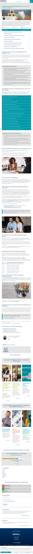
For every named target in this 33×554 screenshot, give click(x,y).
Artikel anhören (16, 27)
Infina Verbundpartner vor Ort (25, 515)
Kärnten (3, 472)
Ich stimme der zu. (9, 501)
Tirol (3, 470)
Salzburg (3, 471)
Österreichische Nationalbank (7, 201)
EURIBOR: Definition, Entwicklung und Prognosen (10, 329)
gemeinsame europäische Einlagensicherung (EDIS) (10, 277)
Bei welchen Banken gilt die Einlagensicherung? (10, 104)
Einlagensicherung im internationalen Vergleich (10, 46)
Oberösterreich (4, 473)
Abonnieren (5, 504)
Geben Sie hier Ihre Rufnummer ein (24, 525)
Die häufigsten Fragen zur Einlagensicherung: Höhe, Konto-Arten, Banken (14, 35)
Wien (3, 477)
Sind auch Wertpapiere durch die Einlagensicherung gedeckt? (12, 126)
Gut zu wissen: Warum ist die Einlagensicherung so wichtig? (12, 44)
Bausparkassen (18, 59)
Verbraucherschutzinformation (17, 323)
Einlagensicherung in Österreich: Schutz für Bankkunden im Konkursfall (14, 48)
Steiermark (3, 474)
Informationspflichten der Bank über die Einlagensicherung (12, 39)
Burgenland (4, 476)
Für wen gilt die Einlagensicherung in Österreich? (10, 96)
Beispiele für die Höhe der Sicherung (9, 37)
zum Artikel (8, 400)
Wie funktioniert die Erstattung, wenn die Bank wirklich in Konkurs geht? (13, 113)
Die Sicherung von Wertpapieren (8, 41)
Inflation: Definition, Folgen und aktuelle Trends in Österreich (11, 332)
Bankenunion (17, 301)
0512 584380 (18, 531)
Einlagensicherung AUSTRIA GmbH (9, 205)
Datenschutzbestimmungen (29, 546)
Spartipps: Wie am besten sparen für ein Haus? (9, 328)
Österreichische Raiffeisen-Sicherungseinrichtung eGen (12, 207)
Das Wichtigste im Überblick (8, 33)
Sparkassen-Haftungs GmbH (8, 206)
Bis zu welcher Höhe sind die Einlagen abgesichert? (10, 101)
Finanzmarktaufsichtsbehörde (11, 200)
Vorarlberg (3, 469)
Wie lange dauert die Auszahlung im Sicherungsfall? (10, 121)
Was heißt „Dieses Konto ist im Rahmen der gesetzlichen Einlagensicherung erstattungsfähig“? (14, 110)
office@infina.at (16, 539)
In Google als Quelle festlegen (27, 27)
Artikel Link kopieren (6, 27)
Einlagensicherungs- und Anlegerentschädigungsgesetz (21, 192)
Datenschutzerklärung (11, 501)
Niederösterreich (4, 475)
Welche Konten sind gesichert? (7, 99)
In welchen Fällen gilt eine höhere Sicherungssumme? (11, 123)
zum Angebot (16, 463)
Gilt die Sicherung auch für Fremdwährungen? (9, 118)
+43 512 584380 (16, 538)
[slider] (17, 458)
